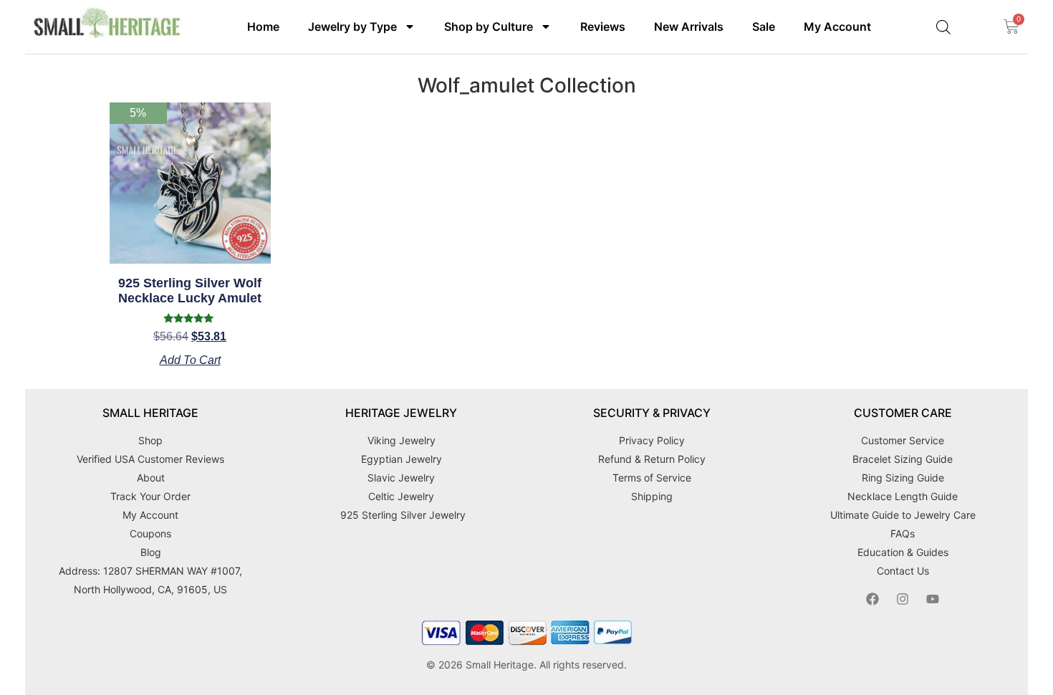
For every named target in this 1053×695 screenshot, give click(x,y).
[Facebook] (872, 599)
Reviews (602, 26)
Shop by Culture (488, 26)
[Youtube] (932, 599)
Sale (763, 26)
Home (263, 26)
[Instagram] (902, 599)
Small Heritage (500, 664)
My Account (837, 26)
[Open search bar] (943, 27)
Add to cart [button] (190, 360)
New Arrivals (688, 26)
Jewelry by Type (352, 26)
